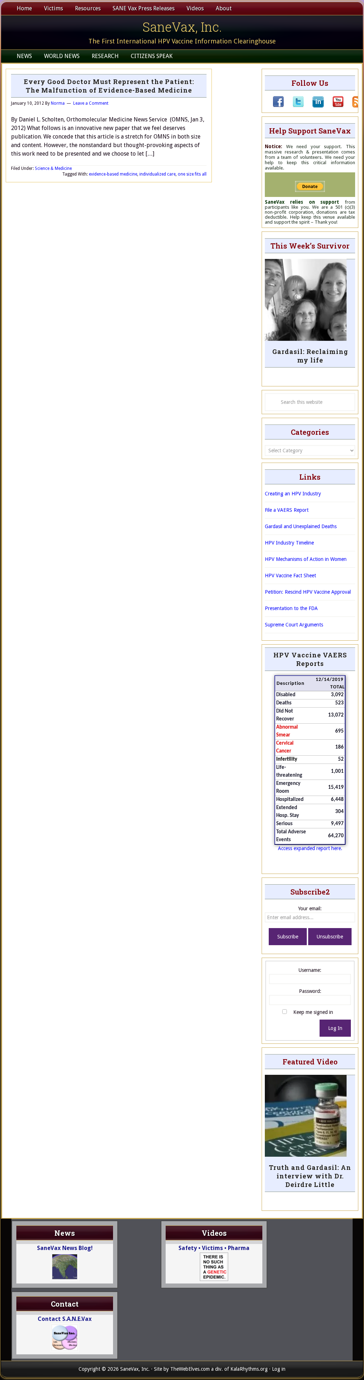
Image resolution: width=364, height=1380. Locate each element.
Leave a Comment (90, 103)
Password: (310, 991)
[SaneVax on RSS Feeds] (354, 106)
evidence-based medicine (113, 174)
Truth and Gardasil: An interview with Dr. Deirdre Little (310, 1176)
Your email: (310, 908)
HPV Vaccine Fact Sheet (290, 575)
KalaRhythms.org (249, 1369)
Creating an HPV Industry (293, 493)
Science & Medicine (53, 168)
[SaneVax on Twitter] (294, 106)
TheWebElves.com (190, 1369)
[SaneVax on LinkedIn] (314, 106)
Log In (335, 1028)
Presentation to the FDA (291, 608)
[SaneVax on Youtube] (334, 106)
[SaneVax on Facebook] (278, 106)
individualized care (157, 174)
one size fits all (192, 174)
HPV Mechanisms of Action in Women (306, 559)
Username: (310, 970)
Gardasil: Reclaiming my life (310, 355)
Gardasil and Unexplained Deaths (301, 526)
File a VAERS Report (287, 510)
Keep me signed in (313, 1012)
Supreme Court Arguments (294, 624)
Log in (278, 1369)
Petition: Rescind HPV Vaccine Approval (308, 592)
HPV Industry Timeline (289, 543)
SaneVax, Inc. (182, 26)
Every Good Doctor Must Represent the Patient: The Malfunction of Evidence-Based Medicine (109, 85)
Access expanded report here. (310, 848)
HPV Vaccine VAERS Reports (310, 659)
